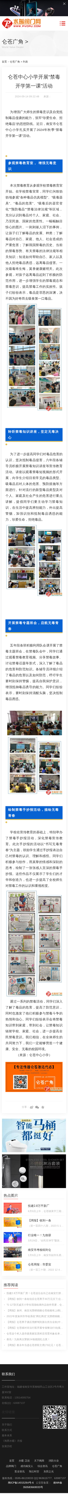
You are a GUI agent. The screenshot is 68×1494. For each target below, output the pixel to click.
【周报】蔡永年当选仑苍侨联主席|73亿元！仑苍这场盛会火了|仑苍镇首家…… (35, 1345)
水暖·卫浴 (24, 1460)
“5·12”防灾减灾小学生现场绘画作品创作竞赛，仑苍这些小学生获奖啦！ (35, 1304)
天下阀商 (39, 1460)
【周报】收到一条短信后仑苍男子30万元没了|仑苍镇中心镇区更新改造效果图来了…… (35, 1298)
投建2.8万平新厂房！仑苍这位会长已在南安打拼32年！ (35, 1293)
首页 (4, 61)
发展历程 (7, 1446)
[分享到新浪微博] (31, 1107)
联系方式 (7, 1430)
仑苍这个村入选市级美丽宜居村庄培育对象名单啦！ (35, 1333)
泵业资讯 (20, 1471)
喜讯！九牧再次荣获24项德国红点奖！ (28, 1339)
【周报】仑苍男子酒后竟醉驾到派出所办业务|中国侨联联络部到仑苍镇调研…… (35, 1322)
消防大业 (54, 1460)
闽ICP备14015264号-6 (21, 1482)
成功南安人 (26, 1466)
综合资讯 (43, 1466)
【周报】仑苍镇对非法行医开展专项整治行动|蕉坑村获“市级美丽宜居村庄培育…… (35, 1327)
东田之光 (49, 1471)
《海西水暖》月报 (12, 1440)
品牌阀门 (11, 1466)
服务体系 (7, 1435)
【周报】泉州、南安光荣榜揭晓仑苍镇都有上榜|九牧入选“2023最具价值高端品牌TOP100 (35, 1310)
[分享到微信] (37, 1107)
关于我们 (7, 1424)
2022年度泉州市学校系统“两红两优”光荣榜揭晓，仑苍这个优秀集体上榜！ (35, 1316)
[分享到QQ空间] (43, 1107)
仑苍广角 (13, 42)
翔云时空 (34, 1471)
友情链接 (8, 1412)
